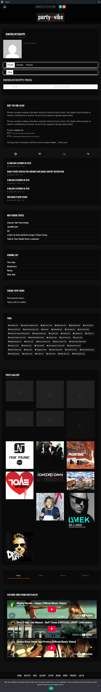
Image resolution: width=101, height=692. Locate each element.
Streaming (14, 354)
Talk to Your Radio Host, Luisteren (23, 239)
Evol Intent (84, 329)
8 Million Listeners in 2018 (18, 188)
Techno (28, 354)
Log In (81, 675)
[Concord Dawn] (50, 477)
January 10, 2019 (14, 200)
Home (19, 675)
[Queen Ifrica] (20, 391)
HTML (90, 333)
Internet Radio (37, 337)
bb (8, 231)
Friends (20, 65)
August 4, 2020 (14, 175)
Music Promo (44, 341)
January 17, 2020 (14, 183)
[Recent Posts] (15, 154)
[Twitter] (60, 6)
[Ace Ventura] (80, 481)
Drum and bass (31, 329)
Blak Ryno (61, 325)
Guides (66, 333)
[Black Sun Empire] (80, 455)
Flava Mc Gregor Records (19, 333)
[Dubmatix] (20, 547)
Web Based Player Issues (17, 197)
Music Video (60, 341)
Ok (51, 688)
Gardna (54, 333)
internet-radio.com (17, 337)
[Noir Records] (20, 455)
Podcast (40, 346)
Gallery (42, 675)
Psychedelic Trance (56, 346)
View (10, 72)
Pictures (14, 346)
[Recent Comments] (64, 154)
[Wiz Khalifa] (50, 507)
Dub (45, 329)
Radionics (12, 266)
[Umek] (80, 511)
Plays (18, 575)
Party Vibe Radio (78, 341)
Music (10, 271)
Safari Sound (56, 350)
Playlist (27, 346)
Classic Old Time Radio (18, 223)
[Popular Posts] (40, 154)
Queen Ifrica (74, 346)
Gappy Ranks (40, 333)
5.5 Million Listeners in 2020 (19, 163)
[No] (98, 685)
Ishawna (53, 337)
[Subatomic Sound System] (80, 394)
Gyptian (78, 333)
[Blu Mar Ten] (50, 450)
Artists (27, 675)
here (54, 142)
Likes (41, 575)
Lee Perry (65, 337)
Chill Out (89, 325)
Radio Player (15, 350)
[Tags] (88, 154)
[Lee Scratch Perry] (50, 394)
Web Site (11, 275)
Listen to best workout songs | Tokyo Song (27, 235)
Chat (35, 675)
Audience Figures (30, 325)
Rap (29, 350)
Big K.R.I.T (47, 325)
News (65, 675)
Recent (63, 575)
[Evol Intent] (20, 485)
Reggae (41, 350)
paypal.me (18, 130)
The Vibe (11, 262)
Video (51, 354)
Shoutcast (72, 350)
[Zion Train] (50, 419)
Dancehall (15, 329)
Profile (11, 65)
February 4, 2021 (14, 166)
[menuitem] (2, 2)
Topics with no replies (16, 302)
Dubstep (71, 329)
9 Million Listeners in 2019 (18, 180)
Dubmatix (57, 329)
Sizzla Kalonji (88, 350)
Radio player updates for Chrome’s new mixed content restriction (35, 171)
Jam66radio (12, 227)
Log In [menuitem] (7, 2)
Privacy (73, 675)
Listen (50, 675)
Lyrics (78, 337)
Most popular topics (15, 298)
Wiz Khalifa (79, 354)
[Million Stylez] (20, 419)
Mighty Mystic (15, 341)
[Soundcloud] (64, 6)
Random (85, 575)
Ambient (14, 325)
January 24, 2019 (14, 192)
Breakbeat (75, 325)
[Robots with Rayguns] (80, 425)
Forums (29, 65)
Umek (40, 354)
